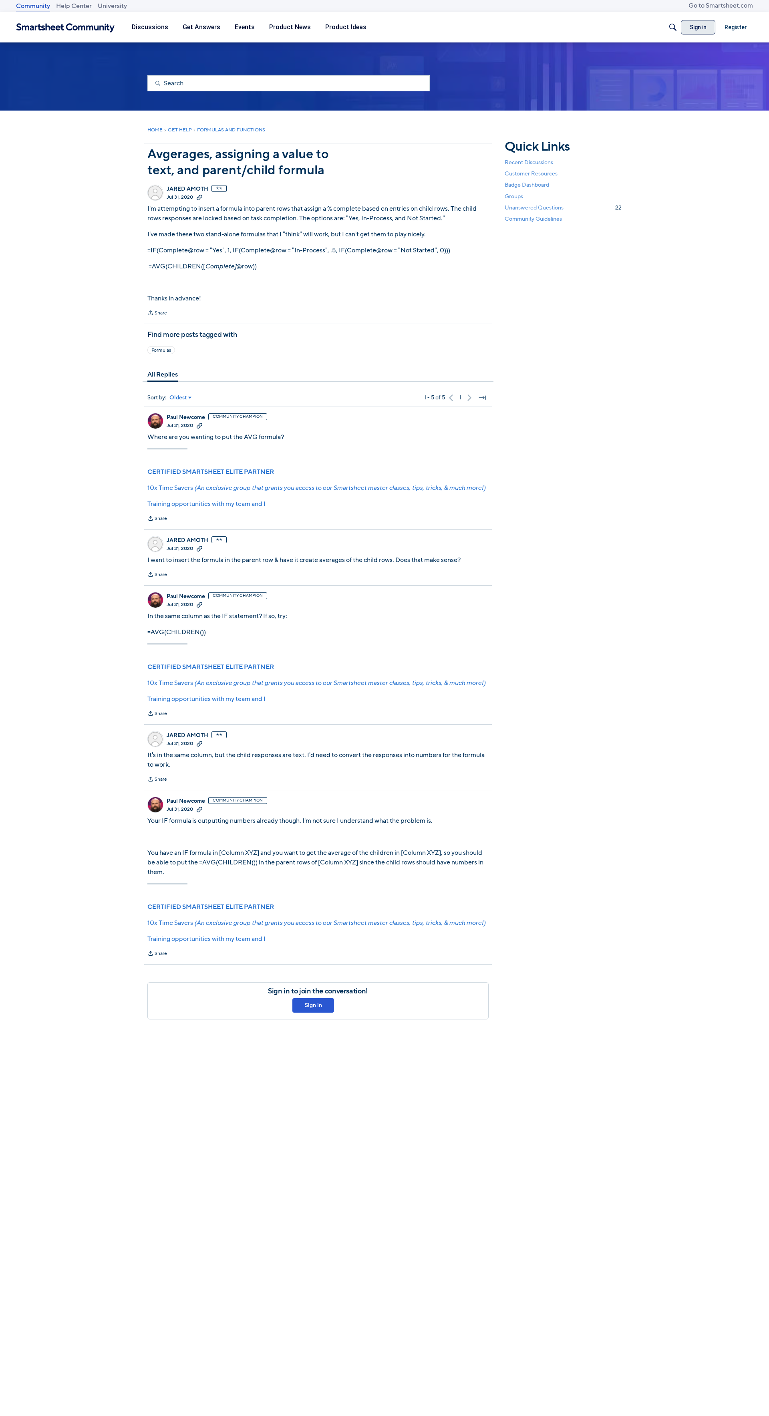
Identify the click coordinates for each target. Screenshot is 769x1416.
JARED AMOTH (187, 189)
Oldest (178, 398)
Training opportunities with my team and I (206, 504)
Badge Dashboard (527, 185)
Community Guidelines (533, 219)
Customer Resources (531, 173)
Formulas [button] (161, 350)
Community (33, 6)
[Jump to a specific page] (482, 397)
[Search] (673, 27)
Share (157, 314)
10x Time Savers (316, 487)
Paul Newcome (186, 417)
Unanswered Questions (563, 207)
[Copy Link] (199, 197)
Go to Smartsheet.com (720, 5)
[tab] (163, 374)
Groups (514, 196)
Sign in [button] (313, 1005)
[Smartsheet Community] (65, 27)
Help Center (74, 6)
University (112, 6)
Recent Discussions (529, 162)
